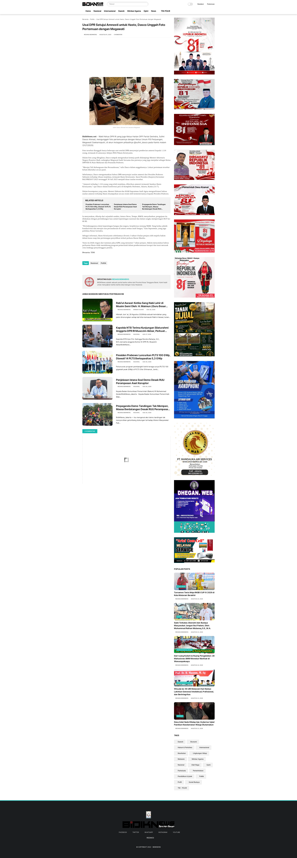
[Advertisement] (126, 58)
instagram (162, 832)
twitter (135, 832)
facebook (123, 832)
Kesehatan (182, 753)
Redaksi (200, 4)
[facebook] (198, 11)
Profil (180, 782)
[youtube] (213, 11)
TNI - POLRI (182, 788)
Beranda (85, 19)
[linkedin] (103, 269)
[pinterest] (98, 269)
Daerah (121, 11)
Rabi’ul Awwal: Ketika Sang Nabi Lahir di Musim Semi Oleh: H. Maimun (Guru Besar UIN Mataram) (141, 304)
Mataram (181, 759)
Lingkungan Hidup (200, 753)
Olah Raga (181, 586)
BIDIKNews (157, 847)
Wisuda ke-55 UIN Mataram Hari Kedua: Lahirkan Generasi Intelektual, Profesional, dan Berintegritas (194, 692)
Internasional (109, 11)
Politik (92, 19)
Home (88, 11)
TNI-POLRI (165, 11)
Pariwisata (182, 771)
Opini (146, 11)
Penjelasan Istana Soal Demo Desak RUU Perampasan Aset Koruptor (125, 206)
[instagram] (209, 11)
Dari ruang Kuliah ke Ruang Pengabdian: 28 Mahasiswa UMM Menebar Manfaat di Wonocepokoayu (194, 659)
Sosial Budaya (194, 782)
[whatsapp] (206, 11)
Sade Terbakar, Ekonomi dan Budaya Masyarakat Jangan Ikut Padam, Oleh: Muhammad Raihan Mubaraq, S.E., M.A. (192, 625)
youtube (176, 832)
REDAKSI (150, 838)
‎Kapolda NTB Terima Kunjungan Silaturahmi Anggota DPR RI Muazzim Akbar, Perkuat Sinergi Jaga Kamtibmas (142, 329)
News (153, 11)
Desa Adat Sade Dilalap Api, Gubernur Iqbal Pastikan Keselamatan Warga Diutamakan (194, 723)
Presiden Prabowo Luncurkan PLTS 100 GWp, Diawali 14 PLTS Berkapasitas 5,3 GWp (98, 206)
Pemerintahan (198, 771)
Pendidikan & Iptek (184, 650)
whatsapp (149, 832)
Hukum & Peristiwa (185, 747)
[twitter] (202, 11)
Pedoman (211, 4)
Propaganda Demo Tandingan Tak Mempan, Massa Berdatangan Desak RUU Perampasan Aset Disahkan (154, 206)
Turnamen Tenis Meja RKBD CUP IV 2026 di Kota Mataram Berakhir (194, 593)
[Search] (146, 4)
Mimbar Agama (134, 11)
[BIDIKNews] (92, 5)
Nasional (97, 11)
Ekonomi (193, 742)
